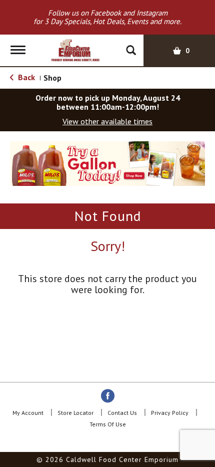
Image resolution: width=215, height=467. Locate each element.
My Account (28, 412)
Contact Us (122, 412)
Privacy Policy (169, 412)
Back (25, 77)
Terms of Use (108, 424)
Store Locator (76, 412)
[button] (107, 163)
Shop (53, 78)
